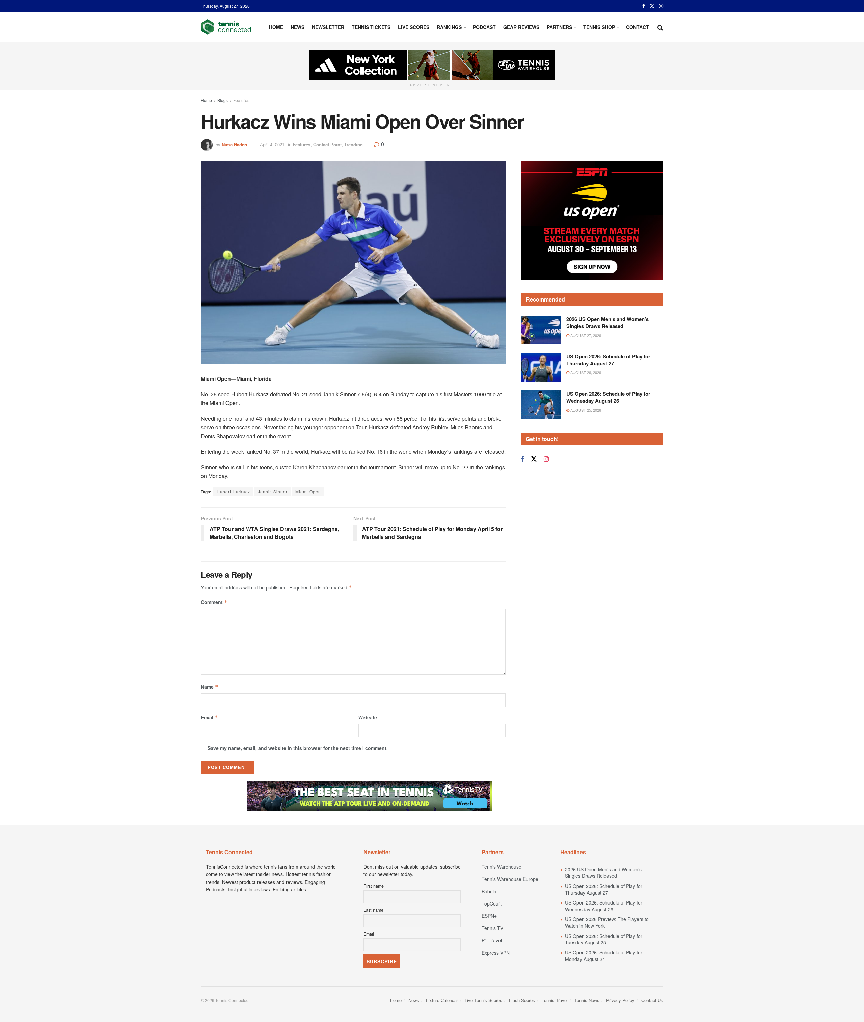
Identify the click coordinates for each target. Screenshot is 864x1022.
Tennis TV (492, 928)
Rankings (449, 27)
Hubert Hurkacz (233, 491)
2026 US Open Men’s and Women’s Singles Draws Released (607, 322)
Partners (559, 27)
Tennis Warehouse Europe (510, 878)
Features (241, 100)
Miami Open (308, 491)
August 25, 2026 (585, 410)
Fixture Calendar (442, 1000)
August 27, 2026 (585, 335)
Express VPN (496, 952)
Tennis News (586, 1000)
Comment (214, 602)
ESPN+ (489, 915)
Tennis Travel (555, 1000)
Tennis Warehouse (501, 866)
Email (209, 717)
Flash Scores (522, 1000)
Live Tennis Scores (483, 1000)
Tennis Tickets (371, 27)
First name (373, 886)
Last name (373, 910)
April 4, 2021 (272, 144)
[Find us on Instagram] (661, 6)
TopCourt (492, 903)
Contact (637, 27)
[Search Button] (660, 27)
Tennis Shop (599, 27)
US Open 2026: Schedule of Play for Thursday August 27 (608, 359)
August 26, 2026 (585, 372)
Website (367, 717)
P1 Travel (492, 940)
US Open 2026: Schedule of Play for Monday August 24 (603, 956)
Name (209, 686)
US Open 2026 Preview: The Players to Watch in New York (607, 922)
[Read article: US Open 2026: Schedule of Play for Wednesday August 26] (541, 404)
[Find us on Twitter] (652, 6)
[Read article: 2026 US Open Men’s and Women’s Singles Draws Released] (541, 330)
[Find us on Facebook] (643, 6)
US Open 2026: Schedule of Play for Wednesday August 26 (608, 397)
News (297, 27)
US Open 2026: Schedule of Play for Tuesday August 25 (603, 939)
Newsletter (328, 27)
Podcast (484, 27)
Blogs (222, 100)
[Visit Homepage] (226, 27)
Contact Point (327, 144)
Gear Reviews (521, 27)
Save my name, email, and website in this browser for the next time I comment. (298, 747)
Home (276, 27)
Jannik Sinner (273, 491)
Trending (353, 144)
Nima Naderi (234, 144)
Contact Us (652, 1000)
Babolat (490, 891)
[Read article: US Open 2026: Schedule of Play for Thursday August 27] (541, 367)
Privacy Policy (620, 1000)
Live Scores (413, 27)
